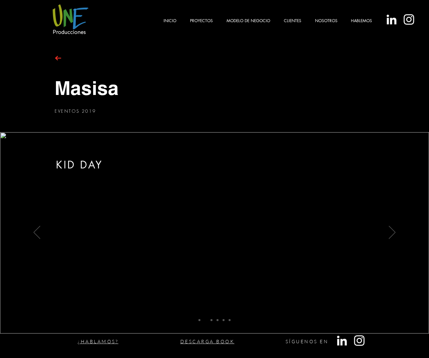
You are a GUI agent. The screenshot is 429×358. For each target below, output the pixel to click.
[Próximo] (392, 233)
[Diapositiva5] (224, 320)
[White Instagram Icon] (409, 19)
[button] (201, 20)
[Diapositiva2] (205, 320)
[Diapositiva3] (211, 320)
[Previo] (37, 233)
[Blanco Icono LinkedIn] (391, 19)
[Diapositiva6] (230, 320)
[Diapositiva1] (199, 320)
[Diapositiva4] (218, 320)
